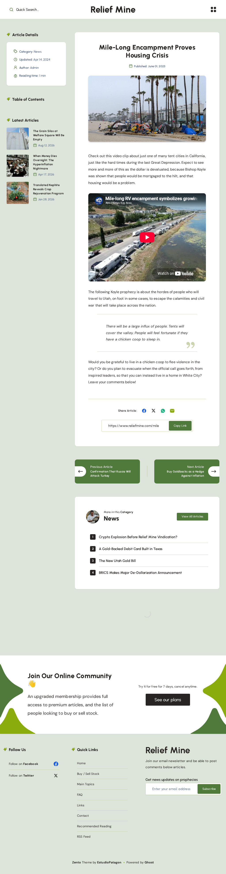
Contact (83, 816)
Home (81, 763)
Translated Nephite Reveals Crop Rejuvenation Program (48, 189)
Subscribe (209, 788)
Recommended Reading (94, 826)
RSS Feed (83, 837)
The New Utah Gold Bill (117, 561)
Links (80, 805)
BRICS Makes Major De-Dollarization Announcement (140, 573)
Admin (34, 68)
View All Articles (192, 516)
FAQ (80, 795)
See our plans (167, 699)
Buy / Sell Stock (88, 774)
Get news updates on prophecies (171, 779)
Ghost (149, 862)
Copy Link (180, 425)
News (37, 52)
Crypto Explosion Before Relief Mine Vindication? (138, 537)
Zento (76, 862)
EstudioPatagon (109, 862)
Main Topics (85, 784)
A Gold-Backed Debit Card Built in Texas (130, 549)
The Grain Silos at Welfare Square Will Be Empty (48, 135)
